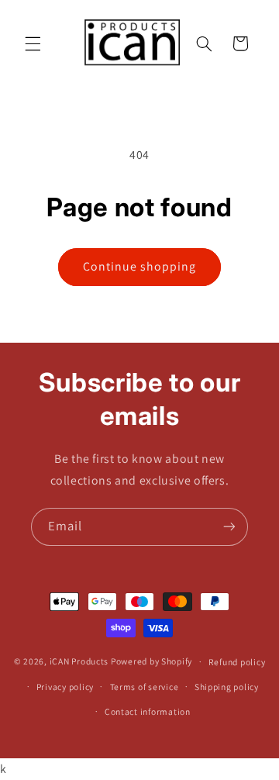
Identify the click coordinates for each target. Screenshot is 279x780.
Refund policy (237, 662)
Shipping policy (227, 686)
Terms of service (144, 686)
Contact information (148, 711)
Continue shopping (140, 266)
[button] (32, 43)
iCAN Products (79, 661)
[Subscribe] (229, 527)
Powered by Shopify (151, 661)
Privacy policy (65, 686)
